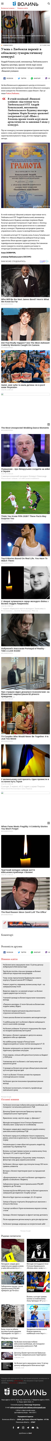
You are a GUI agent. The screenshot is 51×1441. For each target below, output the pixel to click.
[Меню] (2, 4)
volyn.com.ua (18, 1381)
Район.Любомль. (13, 94)
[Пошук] (48, 3)
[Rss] (37, 1428)
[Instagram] (23, 1427)
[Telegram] (28, 1427)
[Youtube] (33, 1427)
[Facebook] (13, 1427)
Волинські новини (7, 8)
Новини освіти (22, 8)
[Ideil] (25, 1433)
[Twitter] (18, 1427)
